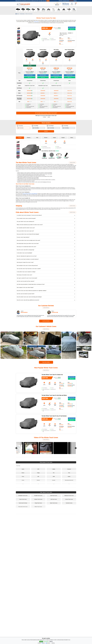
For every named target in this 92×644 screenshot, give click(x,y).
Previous (16, 448)
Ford (69, 472)
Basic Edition (56, 49)
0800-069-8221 (65, 3)
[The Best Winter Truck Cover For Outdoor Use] (28, 382)
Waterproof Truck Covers (69, 495)
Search (46, 131)
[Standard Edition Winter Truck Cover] (43, 54)
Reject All (51, 641)
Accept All (41, 641)
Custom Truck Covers (69, 499)
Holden (69, 476)
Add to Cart (72, 29)
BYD (38, 469)
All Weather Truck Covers (22, 495)
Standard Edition (43, 49)
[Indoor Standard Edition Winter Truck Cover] (69, 54)
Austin (23, 469)
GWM (54, 476)
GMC (38, 476)
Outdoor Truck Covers (38, 499)
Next (39, 36)
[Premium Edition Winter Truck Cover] (29, 54)
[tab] (20, 137)
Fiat (53, 472)
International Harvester (69, 480)
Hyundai (53, 480)
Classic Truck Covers (23, 499)
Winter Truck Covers (38, 506)
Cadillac (53, 469)
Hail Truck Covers (54, 499)
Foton (23, 476)
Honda (23, 480)
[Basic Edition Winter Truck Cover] (56, 54)
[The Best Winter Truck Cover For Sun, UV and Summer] (28, 423)
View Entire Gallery (46, 362)
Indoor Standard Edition (69, 49)
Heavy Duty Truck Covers (22, 506)
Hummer (38, 480)
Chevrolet (69, 469)
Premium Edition (29, 49)
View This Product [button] (72, 27)
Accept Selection (46, 641)
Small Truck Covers (53, 495)
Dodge (38, 472)
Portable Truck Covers (38, 495)
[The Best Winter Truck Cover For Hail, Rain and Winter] (28, 403)
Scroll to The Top (72, 162)
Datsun (23, 472)
